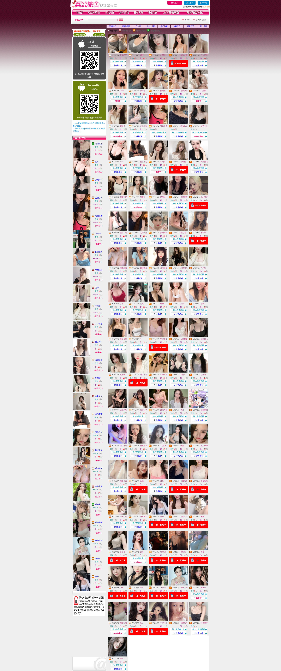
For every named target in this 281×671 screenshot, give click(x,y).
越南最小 (204, 339)
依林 (182, 410)
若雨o (182, 375)
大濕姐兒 (204, 55)
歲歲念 (203, 588)
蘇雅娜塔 (143, 268)
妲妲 (142, 552)
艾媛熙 (203, 91)
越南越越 (98, 468)
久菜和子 (123, 55)
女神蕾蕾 (183, 339)
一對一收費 (202, 26)
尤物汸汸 (98, 198)
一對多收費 (189, 26)
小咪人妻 (163, 375)
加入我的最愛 (201, 20)
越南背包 (123, 446)
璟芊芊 (122, 659)
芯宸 (121, 304)
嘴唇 (142, 588)
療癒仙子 (143, 410)
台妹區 (138, 26)
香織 (142, 481)
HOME (187, 20)
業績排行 (112, 26)
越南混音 (123, 481)
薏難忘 (203, 375)
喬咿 (97, 577)
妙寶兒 (98, 505)
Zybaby (98, 234)
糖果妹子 (143, 517)
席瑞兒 (122, 126)
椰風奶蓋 (163, 268)
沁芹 (97, 162)
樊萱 (182, 446)
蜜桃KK (163, 552)
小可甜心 (183, 268)
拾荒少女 (98, 180)
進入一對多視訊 (158, 133)
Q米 (121, 588)
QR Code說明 (99, 35)
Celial (122, 91)
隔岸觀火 (98, 450)
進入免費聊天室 (178, 629)
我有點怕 (183, 126)
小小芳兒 (204, 197)
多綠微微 (183, 197)
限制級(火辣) (127, 31)
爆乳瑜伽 (98, 396)
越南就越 (98, 144)
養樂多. (98, 559)
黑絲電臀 (183, 55)
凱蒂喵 (98, 378)
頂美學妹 (98, 432)
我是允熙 (123, 339)
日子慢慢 (98, 324)
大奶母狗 (163, 233)
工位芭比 (163, 623)
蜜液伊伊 (183, 91)
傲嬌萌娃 (183, 623)
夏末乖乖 (98, 360)
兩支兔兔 (123, 517)
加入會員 (189, 3)
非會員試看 (117, 66)
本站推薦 (164, 26)
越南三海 (123, 233)
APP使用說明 (79, 35)
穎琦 (202, 304)
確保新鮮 (204, 481)
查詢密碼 (203, 3)
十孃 (202, 517)
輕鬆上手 (98, 216)
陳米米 (163, 91)
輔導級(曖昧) (141, 31)
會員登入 (174, 3)
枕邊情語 (98, 541)
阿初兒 (183, 233)
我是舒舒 (204, 623)
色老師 (98, 306)
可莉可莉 (143, 375)
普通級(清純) (155, 31)
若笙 (97, 288)
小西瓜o (163, 55)
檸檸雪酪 (123, 197)
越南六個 (183, 517)
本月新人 (176, 26)
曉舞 (162, 304)
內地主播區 (151, 26)
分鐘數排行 (125, 26)
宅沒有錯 (163, 339)
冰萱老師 (123, 410)
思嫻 (202, 552)
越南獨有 (98, 523)
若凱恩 (163, 197)
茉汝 (182, 304)
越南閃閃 (204, 410)
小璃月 (163, 162)
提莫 (142, 304)
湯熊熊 (183, 552)
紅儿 (162, 481)
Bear (141, 623)
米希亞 (203, 233)
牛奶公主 (98, 486)
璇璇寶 (183, 162)
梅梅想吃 (98, 270)
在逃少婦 (143, 126)
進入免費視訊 (118, 62)
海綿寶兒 (204, 162)
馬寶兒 (142, 197)
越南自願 (163, 410)
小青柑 (142, 91)
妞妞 (142, 55)
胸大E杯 (98, 342)
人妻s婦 (163, 446)
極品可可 (98, 414)
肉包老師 (98, 252)
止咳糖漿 (183, 481)
